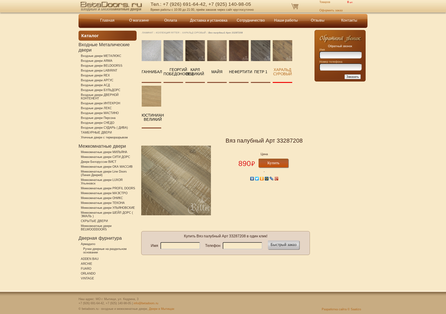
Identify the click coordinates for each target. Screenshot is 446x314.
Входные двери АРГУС (97, 80)
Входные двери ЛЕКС (96, 108)
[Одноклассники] (261, 179)
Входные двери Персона (98, 118)
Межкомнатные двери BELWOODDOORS (96, 227)
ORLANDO (88, 273)
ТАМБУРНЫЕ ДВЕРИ (96, 132)
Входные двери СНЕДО (97, 122)
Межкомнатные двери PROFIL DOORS (108, 188)
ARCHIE (86, 263)
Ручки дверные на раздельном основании (105, 250)
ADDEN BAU (89, 259)
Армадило (88, 244)
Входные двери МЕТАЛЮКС (101, 56)
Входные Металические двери (104, 47)
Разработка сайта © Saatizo (341, 309)
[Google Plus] (276, 179)
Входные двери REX (95, 75)
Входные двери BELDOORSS (101, 65)
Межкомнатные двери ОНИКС (102, 198)
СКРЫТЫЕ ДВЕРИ (94, 221)
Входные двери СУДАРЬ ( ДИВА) (104, 127)
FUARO (86, 268)
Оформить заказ (331, 10)
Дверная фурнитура (100, 238)
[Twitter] (257, 179)
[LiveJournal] (271, 179)
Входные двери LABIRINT (99, 70)
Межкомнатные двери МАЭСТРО (104, 193)
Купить (273, 163)
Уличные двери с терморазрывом (104, 137)
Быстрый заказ (283, 245)
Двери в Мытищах (161, 309)
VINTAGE (87, 278)
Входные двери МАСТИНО (100, 113)
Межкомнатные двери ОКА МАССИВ (107, 166)
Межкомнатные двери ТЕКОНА (103, 203)
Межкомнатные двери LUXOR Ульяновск (102, 181)
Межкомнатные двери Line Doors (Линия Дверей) (104, 173)
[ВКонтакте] (252, 179)
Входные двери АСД (95, 85)
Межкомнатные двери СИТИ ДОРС (105, 157)
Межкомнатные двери (102, 146)
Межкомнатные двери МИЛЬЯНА (104, 152)
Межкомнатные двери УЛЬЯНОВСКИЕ (108, 207)
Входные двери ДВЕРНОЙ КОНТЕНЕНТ (99, 96)
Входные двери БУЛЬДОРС (100, 90)
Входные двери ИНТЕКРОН (100, 103)
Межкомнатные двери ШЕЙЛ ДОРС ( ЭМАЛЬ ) (107, 214)
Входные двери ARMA (96, 60)
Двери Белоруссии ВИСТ (98, 162)
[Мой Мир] (266, 179)
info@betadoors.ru (146, 303)
